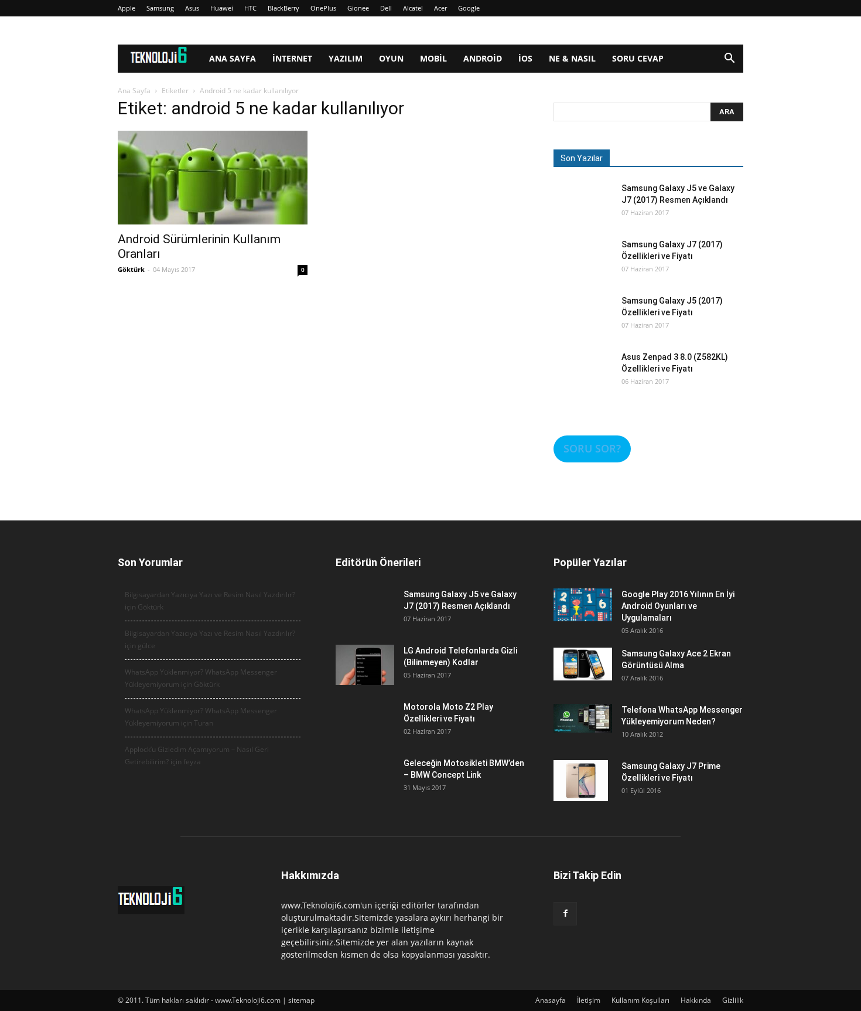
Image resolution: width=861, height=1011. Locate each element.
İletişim (588, 1000)
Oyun (391, 58)
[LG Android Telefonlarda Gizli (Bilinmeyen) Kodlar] (365, 665)
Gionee (358, 8)
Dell (386, 8)
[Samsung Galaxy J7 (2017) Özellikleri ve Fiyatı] (583, 268)
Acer (440, 8)
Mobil (433, 58)
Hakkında (696, 1000)
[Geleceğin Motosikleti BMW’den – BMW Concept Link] (365, 786)
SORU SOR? (592, 448)
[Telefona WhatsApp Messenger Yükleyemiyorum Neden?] (583, 718)
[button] (729, 59)
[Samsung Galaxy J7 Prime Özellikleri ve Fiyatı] (581, 780)
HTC (250, 8)
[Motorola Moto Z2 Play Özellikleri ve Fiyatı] (365, 730)
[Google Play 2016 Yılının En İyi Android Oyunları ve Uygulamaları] (583, 604)
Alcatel (413, 8)
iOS (525, 58)
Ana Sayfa (232, 58)
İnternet (292, 58)
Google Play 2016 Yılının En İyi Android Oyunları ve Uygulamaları (677, 606)
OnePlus (323, 8)
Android (482, 58)
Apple (126, 8)
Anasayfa (550, 1000)
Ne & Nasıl (572, 58)
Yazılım (346, 58)
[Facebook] (565, 913)
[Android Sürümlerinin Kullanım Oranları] (213, 177)
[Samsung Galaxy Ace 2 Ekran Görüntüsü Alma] (583, 664)
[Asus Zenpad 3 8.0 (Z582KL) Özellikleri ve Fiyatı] (583, 380)
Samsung (160, 8)
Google (469, 8)
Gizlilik (732, 1000)
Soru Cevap (638, 58)
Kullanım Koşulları (640, 1000)
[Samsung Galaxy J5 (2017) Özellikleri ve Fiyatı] (583, 324)
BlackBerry (283, 8)
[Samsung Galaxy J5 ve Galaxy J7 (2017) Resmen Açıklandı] (583, 211)
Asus (192, 8)
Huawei (221, 8)
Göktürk (131, 269)
